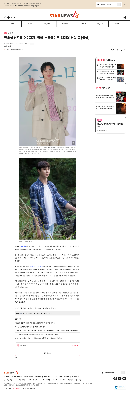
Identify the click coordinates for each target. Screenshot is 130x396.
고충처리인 (38, 376)
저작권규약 (46, 376)
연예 (5, 33)
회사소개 (6, 376)
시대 (53, 380)
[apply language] (119, 4)
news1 (41, 380)
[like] (112, 50)
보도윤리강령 (75, 376)
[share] (120, 50)
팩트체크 (66, 376)
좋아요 (49, 353)
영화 (11, 33)
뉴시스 (35, 380)
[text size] (125, 50)
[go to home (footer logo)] (11, 372)
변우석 (22, 246)
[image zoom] (73, 143)
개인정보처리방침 (16, 376)
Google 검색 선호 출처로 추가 (13, 49)
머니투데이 (22, 380)
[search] (5, 17)
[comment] (116, 50)
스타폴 (79, 380)
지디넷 (48, 380)
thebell (58, 380)
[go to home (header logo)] (65, 15)
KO (11, 17)
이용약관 (54, 376)
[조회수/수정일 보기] (13, 44)
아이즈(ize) (72, 380)
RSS (60, 376)
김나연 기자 (7, 46)
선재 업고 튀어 (35, 266)
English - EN (106, 4)
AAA (64, 380)
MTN (29, 380)
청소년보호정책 (28, 376)
